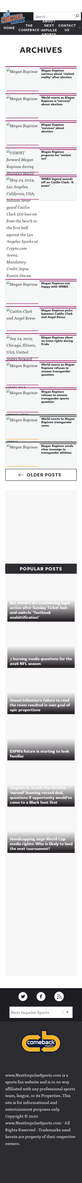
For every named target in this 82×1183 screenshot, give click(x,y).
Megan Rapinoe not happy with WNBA (55, 284)
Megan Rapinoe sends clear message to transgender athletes (57, 449)
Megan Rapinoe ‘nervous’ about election (52, 128)
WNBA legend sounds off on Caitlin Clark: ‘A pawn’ (57, 182)
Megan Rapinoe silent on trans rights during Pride (57, 341)
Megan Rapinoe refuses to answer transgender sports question (55, 396)
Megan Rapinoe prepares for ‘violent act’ (56, 155)
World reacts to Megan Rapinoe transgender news (58, 422)
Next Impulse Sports (30, 1012)
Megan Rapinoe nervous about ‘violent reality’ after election (57, 74)
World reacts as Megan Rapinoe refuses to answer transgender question (58, 369)
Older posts (44, 474)
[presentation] (22, 79)
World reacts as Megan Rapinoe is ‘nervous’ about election (58, 101)
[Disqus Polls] (43, 913)
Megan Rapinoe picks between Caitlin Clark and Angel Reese (57, 313)
